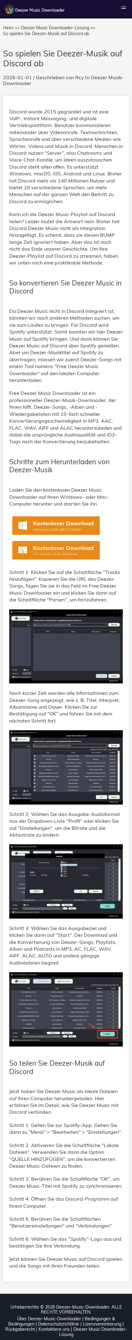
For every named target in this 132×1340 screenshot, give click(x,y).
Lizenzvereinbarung (102, 1324)
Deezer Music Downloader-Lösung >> (58, 28)
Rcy (79, 77)
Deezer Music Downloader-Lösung (93, 1331)
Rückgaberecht (20, 1329)
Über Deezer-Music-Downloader (49, 1319)
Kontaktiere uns (54, 1329)
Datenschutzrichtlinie (58, 1324)
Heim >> (11, 28)
